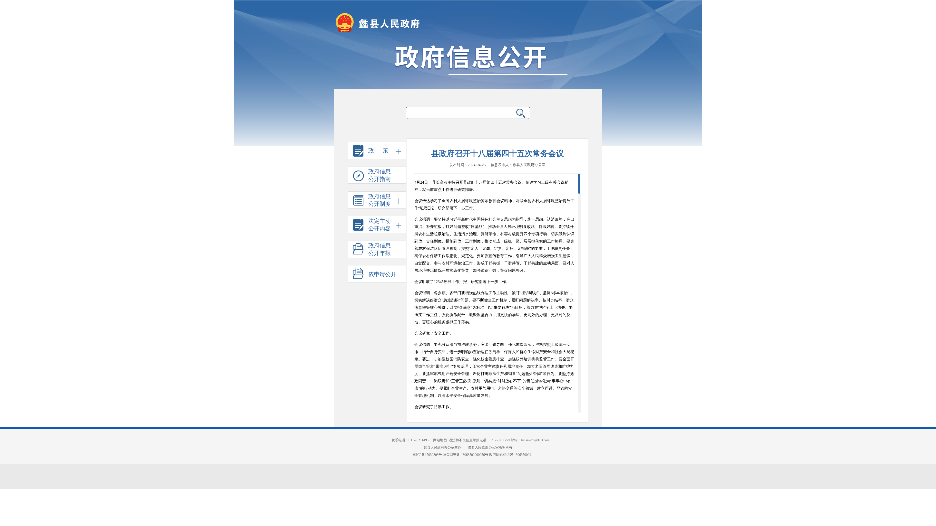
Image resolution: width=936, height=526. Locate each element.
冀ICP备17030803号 (428, 455)
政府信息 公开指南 (379, 175)
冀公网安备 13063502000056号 (465, 455)
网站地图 (440, 440)
